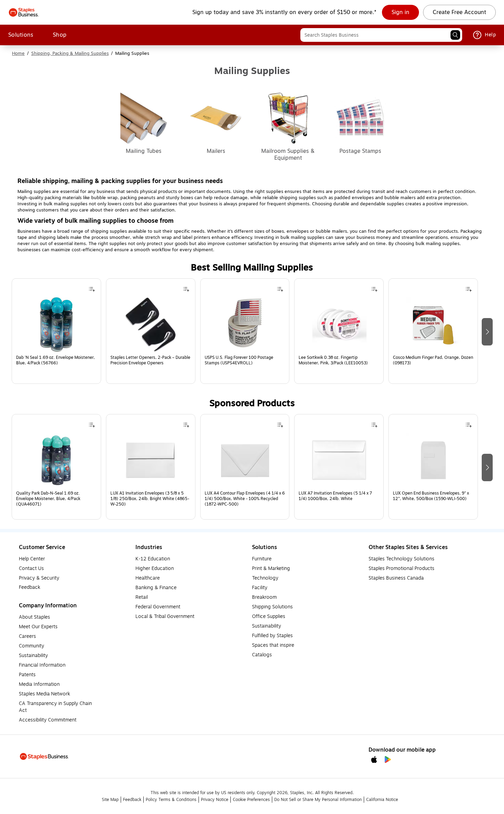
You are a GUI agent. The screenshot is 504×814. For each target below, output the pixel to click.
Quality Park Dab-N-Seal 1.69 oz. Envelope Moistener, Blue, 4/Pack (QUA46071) (48, 498)
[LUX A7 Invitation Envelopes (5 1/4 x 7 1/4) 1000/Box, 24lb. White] (339, 460)
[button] (455, 35)
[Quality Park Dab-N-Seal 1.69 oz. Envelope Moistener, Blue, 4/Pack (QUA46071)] (56, 460)
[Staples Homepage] (23, 12)
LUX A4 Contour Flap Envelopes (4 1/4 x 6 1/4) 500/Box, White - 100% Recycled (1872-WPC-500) (245, 498)
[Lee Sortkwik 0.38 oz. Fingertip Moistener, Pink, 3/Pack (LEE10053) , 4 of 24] (339, 324)
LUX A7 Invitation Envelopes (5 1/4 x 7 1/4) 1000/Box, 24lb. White (335, 496)
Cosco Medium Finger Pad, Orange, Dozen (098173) (433, 360)
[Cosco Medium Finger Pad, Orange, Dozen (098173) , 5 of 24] (433, 324)
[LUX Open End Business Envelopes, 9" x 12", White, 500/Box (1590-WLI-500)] (433, 460)
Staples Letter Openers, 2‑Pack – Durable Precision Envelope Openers (150, 360)
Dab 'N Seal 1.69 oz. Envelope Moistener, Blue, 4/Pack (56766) (55, 360)
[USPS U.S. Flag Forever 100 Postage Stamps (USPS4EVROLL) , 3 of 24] (244, 324)
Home (18, 53)
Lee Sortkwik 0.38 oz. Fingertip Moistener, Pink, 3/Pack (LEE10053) (333, 360)
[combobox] (381, 35)
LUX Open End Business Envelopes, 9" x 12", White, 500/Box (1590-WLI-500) (431, 496)
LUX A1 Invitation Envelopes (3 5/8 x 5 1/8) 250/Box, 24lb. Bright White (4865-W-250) (149, 498)
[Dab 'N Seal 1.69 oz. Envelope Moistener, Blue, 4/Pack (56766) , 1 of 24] (56, 324)
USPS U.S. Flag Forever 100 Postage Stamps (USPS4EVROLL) (239, 360)
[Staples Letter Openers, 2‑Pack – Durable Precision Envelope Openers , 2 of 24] (150, 324)
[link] (400, 12)
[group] (56, 331)
